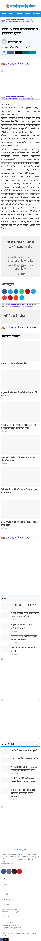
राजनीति (19, 14)
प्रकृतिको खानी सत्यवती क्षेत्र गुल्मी (24, 605)
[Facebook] (3, 871)
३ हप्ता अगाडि (14, 608)
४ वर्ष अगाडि (14, 620)
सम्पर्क (5, 889)
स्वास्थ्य (11, 14)
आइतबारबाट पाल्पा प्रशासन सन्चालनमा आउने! (21, 626)
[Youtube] (19, 871)
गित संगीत (5, 388)
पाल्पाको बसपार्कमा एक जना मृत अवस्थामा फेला (24, 649)
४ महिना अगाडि (15, 785)
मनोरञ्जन (5, 517)
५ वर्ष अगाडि (14, 631)
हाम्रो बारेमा (7, 899)
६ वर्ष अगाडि (14, 643)
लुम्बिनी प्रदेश (6, 359)
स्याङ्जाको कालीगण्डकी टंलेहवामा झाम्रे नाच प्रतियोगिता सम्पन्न (18, 458)
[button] (4, 291)
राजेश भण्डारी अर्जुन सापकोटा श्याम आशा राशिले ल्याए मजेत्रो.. (19, 523)
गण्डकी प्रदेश (6, 453)
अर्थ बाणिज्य (36, 14)
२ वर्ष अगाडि (4, 399)
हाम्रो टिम (6, 894)
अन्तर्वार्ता (27, 14)
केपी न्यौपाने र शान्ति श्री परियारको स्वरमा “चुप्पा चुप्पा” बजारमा (19, 491)
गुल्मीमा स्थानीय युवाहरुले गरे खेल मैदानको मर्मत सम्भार (24, 637)
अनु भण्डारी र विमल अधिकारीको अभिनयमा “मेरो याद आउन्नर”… (19, 394)
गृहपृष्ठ (5, 884)
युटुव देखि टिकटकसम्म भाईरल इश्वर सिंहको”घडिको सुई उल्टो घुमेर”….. (24, 768)
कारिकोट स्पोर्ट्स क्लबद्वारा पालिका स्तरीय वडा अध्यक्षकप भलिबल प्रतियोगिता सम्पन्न (18, 426)
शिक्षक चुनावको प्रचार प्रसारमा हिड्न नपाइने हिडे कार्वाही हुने (25, 614)
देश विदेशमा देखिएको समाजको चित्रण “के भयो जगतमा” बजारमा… (24, 780)
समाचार (4, 14)
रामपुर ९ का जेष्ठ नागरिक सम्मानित (14, 363)
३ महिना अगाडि (5, 367)
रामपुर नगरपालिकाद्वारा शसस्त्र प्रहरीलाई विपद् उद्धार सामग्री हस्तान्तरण (23, 793)
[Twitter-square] (9, 871)
